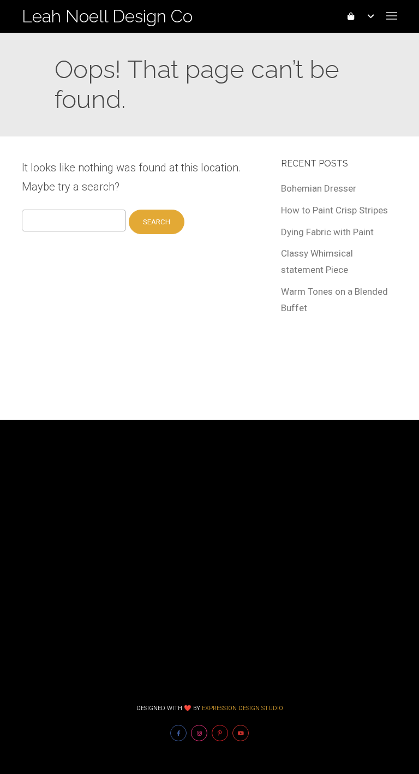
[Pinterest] (220, 733)
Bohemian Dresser (318, 188)
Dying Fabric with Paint (327, 232)
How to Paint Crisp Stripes (334, 210)
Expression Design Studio (242, 708)
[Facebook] (178, 733)
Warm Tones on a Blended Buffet (334, 299)
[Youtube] (240, 733)
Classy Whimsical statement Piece (317, 261)
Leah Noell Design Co (107, 16)
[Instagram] (199, 733)
